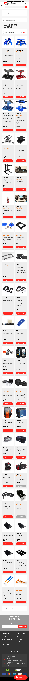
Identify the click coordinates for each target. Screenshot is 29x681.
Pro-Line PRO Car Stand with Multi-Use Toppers (20, 150)
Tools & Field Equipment (12, 19)
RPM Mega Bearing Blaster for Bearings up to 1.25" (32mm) (21, 395)
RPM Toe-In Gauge (20, 210)
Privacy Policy (7, 641)
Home (3, 19)
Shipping (4, 639)
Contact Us (21, 644)
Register (24, 636)
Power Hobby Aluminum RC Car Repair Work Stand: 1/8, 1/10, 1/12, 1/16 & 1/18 (21, 120)
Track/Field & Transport (10, 20)
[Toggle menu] (1, 5)
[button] (14, 13)
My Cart (21, 641)
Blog (21, 639)
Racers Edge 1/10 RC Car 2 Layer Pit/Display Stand (8, 181)
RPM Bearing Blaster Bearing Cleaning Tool (8, 239)
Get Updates (22, 626)
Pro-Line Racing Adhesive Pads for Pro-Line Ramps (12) (21, 564)
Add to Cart (8, 65)
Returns (10, 639)
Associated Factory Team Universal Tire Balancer (7, 333)
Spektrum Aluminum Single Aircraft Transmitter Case (21, 508)
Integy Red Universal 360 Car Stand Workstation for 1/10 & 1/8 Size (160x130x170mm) (21, 87)
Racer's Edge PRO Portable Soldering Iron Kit (20, 363)
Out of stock (21, 486)
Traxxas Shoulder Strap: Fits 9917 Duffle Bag (7, 506)
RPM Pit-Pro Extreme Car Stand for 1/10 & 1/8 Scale (8, 152)
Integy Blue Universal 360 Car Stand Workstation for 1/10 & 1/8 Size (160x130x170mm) (8, 118)
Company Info (7, 636)
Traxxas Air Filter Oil (7, 210)
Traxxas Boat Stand (7, 268)
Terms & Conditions (7, 644)
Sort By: (6, 32)
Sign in (18, 636)
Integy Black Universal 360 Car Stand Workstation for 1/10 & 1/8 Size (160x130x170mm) (7, 87)
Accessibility (7, 647)
